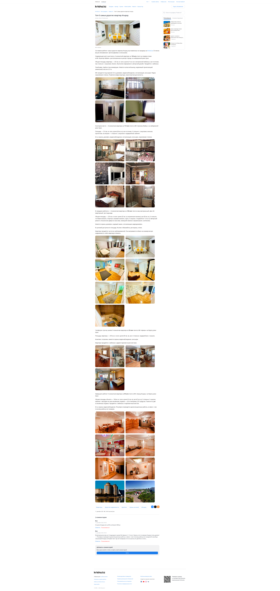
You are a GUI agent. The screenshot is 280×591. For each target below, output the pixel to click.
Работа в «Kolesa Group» (99, 581)
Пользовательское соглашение (124, 581)
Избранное (163, 1)
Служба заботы (155, 1)
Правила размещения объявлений (125, 578)
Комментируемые (177, 18)
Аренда (116, 6)
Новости (134, 6)
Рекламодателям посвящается (124, 576)
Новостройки (127, 6)
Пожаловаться (105, 527)
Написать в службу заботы (100, 579)
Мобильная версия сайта (146, 576)
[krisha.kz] (99, 572)
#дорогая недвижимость (112, 507)
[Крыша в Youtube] (144, 581)
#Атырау (143, 507)
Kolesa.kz (97, 2)
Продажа (111, 6)
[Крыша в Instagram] (146, 581)
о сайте (102, 576)
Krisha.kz (97, 11)
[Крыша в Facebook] (141, 581)
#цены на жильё (134, 507)
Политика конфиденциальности (124, 583)
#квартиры (99, 507)
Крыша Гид (140, 6)
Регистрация (171, 1)
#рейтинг (124, 507)
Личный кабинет (180, 1)
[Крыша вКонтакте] (148, 581)
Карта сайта (96, 584)
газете (106, 576)
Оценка (121, 6)
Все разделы (104, 11)
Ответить (97, 527)
